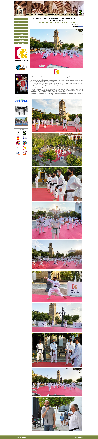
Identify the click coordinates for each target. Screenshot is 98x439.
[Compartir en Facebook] (80, 27)
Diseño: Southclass (78, 437)
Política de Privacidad (21, 437)
